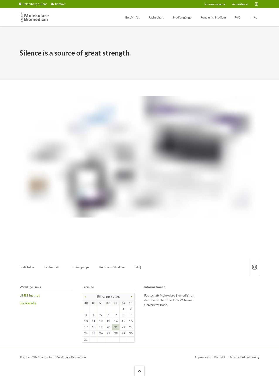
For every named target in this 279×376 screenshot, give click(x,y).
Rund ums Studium (112, 267)
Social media (28, 303)
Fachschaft (52, 267)
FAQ (138, 267)
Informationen (213, 4)
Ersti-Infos (27, 267)
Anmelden (238, 4)
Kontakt (219, 357)
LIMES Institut (30, 295)
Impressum (202, 357)
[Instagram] (256, 4)
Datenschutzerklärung (244, 357)
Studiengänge (79, 267)
